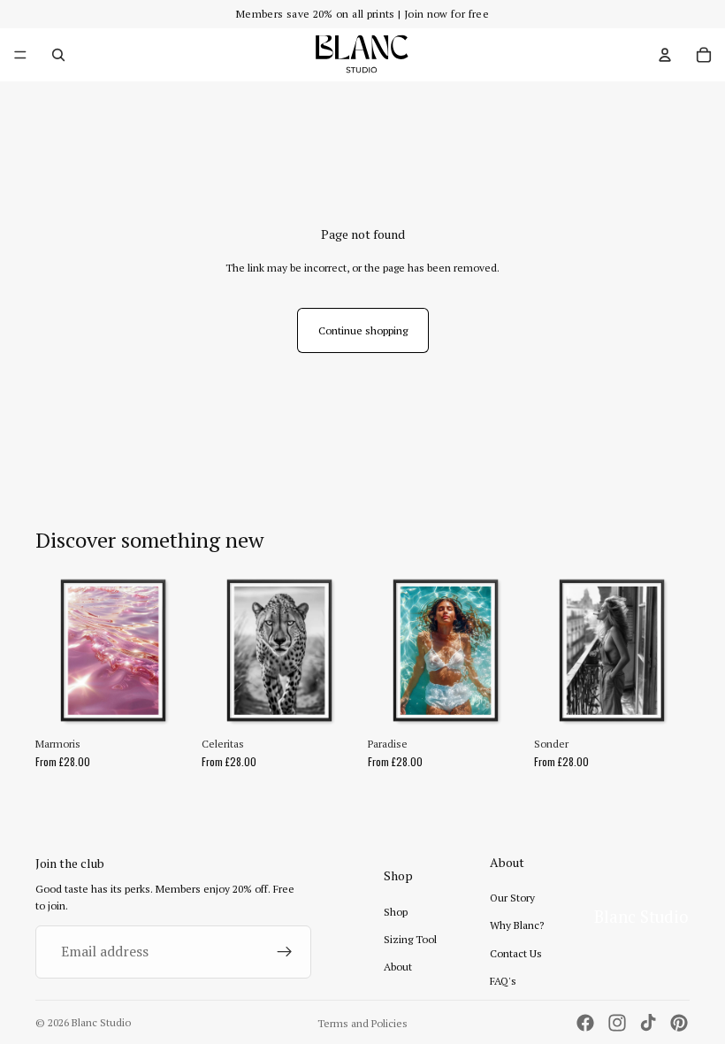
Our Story (512, 897)
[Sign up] (284, 952)
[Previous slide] (54, 650)
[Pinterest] (679, 1022)
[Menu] (20, 55)
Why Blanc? (517, 925)
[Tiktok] (648, 1022)
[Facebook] (585, 1022)
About (398, 966)
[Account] (664, 54)
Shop (396, 911)
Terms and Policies (362, 1023)
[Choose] (163, 701)
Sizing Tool (410, 939)
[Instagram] (617, 1022)
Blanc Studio (101, 1022)
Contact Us (516, 953)
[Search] (58, 54)
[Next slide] (171, 650)
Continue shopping (363, 330)
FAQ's (503, 980)
